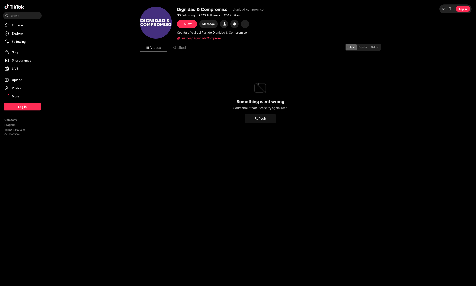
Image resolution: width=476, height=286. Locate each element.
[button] (224, 24)
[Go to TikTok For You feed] (14, 6)
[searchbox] (22, 15)
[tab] (153, 48)
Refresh (260, 118)
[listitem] (22, 25)
